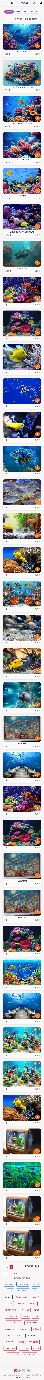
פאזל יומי (34, 12)
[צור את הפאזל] (12, 3)
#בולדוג (36, 1329)
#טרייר (21, 1342)
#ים (34, 1291)
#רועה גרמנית (31, 1323)
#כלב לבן (24, 1348)
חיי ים (18, 12)
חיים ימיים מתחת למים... (22, 87)
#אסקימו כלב (11, 1316)
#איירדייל (9, 1342)
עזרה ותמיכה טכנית (15, 1375)
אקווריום (9, 12)
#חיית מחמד (23, 1284)
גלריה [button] (23, 3)
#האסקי (25, 1316)
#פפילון (8, 1297)
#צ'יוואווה (25, 1310)
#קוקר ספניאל (21, 1297)
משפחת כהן (22, 743)
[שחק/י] (37, 45)
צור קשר (18, 1377)
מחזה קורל (22, 196)
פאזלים (38, 1375)
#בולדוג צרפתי (32, 1335)
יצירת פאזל (29, 1375)
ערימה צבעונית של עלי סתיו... (22, 232)
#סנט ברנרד (13, 1355)
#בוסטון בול (9, 1329)
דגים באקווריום (22, 268)
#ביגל (36, 1310)
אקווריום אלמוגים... (22, 160)
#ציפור (36, 1284)
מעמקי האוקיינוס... (22, 51)
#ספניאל (32, 1303)
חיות (26, 12)
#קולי (36, 1316)
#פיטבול (18, 1335)
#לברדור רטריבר (14, 1323)
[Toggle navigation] (41, 3)
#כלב (10, 1291)
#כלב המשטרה (30, 1355)
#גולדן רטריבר (10, 1310)
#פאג (8, 1335)
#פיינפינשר (33, 1342)
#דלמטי (36, 1297)
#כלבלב (21, 1303)
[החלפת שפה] (4, 3)
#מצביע (36, 1348)
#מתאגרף (24, 1329)
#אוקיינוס (9, 1284)
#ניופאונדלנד (10, 1348)
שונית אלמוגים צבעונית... (22, 123)
